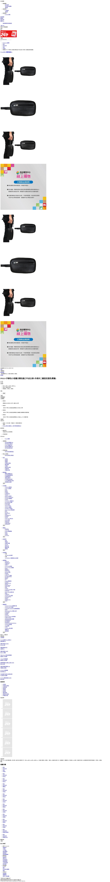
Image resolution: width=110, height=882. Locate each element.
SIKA (6, 593)
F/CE (6, 489)
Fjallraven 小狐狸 (8, 575)
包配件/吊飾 (7, 543)
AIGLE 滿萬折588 (8, 445)
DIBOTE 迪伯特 (8, 496)
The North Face (8, 515)
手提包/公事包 (8, 463)
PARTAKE (7, 590)
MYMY (6, 584)
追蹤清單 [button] (4, 23)
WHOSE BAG (8, 599)
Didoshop (7, 528)
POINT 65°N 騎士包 (9, 518)
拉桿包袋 (7, 468)
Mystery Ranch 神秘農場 (9, 509)
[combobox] (55, 39)
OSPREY (7, 516)
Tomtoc (6, 534)
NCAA (6, 512)
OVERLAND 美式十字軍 (10, 589)
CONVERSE (7, 493)
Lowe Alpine (7, 504)
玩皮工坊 (7, 561)
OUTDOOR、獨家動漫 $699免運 (11, 558)
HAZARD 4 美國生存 (9, 500)
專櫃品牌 (4, 604)
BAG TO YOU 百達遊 (9, 567)
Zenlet (6, 600)
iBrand (6, 578)
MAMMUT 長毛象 (8, 508)
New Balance (7, 513)
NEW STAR (7, 586)
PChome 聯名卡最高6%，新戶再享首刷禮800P (12, 425)
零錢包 (6, 541)
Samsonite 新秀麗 (8, 624)
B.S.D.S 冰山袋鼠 (8, 566)
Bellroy (6, 568)
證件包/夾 (7, 546)
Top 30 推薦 (7, 438)
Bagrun (6, 491)
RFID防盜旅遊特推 (9, 475)
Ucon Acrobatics (8, 596)
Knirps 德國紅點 (8, 581)
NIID (6, 587)
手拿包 (6, 465)
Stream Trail (7, 521)
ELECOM (7, 529)
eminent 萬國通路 (8, 531)
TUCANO (7, 535)
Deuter (6, 490)
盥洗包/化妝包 (8, 467)
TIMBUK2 (7, 594)
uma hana (7, 597)
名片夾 (6, 544)
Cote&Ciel (7, 574)
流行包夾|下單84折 (9, 443)
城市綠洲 (7, 631)
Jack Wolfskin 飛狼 (8, 502)
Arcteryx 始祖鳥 (8, 488)
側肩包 (6, 461)
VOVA (6, 598)
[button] (55, 7)
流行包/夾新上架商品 (9, 455)
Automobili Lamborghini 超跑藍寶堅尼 (12, 608)
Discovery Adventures (9, 497)
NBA (6, 511)
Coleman (6, 492)
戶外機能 (4, 485)
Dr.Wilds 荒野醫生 (8, 498)
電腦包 (4, 527)
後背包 (6, 460)
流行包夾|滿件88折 (9, 447)
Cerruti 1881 (7, 612)
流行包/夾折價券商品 (9, 451)
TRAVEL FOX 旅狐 (9, 595)
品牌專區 (4, 560)
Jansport (6, 494)
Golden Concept (8, 617)
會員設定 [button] (10, 23)
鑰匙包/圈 (7, 547)
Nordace (6, 588)
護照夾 (6, 548)
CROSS (6, 614)
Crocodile (7, 613)
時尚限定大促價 (8, 482)
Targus (6, 533)
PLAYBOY (7, 622)
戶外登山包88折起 (8, 479)
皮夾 (6, 540)
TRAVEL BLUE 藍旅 (9, 607)
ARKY (6, 564)
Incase (6, 532)
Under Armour (7, 523)
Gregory (6, 499)
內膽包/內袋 (7, 470)
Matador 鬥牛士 (8, 505)
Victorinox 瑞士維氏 (9, 628)
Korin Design (7, 503)
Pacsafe (6, 517)
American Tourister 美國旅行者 (11, 605)
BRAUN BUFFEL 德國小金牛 (11, 611)
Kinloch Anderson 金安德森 (10, 616)
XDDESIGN (7, 524)
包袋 (4, 457)
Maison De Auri (8, 583)
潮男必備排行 (8, 477)
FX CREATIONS (8, 576)
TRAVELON (7, 562)
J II (5, 579)
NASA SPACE (8, 585)
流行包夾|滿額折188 (9, 442)
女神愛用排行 (8, 476)
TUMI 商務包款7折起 (9, 480)
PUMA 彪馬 (7, 519)
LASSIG (6, 582)
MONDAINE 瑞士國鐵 (9, 618)
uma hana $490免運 (8, 555)
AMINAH (7, 563)
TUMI (6, 626)
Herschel (6, 577)
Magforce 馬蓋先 (8, 507)
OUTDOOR (7, 621)
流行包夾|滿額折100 (9, 446)
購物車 (1, 18)
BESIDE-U (7, 569)
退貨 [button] (7, 23)
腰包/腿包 (7, 464)
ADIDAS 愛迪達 (8, 487)
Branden (6, 573)
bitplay (6, 609)
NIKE (6, 514)
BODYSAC (7, 570)
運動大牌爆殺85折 (8, 473)
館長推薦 (4, 472)
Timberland (7, 522)
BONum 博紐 (7, 572)
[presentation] (55, 131)
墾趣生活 (7, 629)
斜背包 (6, 459)
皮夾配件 (4, 539)
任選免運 (4, 552)
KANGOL (7, 615)
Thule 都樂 (7, 625)
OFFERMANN (8, 620)
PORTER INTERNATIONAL (10, 623)
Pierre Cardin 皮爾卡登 (9, 592)
